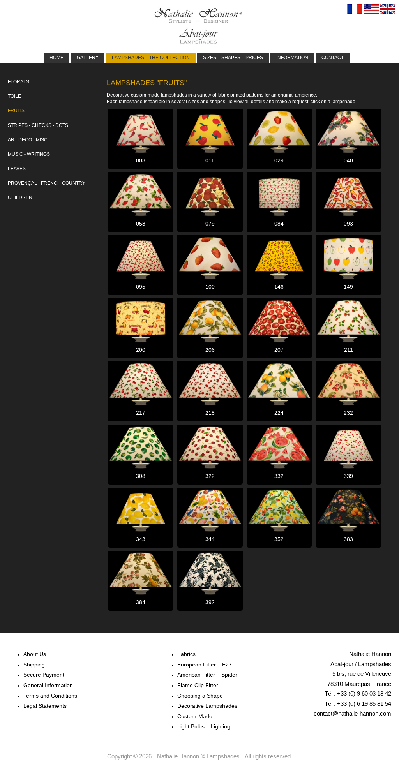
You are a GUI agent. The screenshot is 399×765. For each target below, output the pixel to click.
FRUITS (16, 110)
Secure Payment (43, 675)
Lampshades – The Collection (151, 57)
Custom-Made (194, 716)
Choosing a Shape (200, 696)
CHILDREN (20, 197)
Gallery (88, 57)
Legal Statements (45, 706)
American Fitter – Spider (207, 675)
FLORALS (18, 82)
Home (56, 57)
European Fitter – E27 (204, 664)
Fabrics (186, 654)
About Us (34, 654)
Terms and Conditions (50, 696)
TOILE (14, 96)
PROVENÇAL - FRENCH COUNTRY (46, 183)
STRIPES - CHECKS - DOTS (38, 125)
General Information (48, 685)
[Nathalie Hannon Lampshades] (198, 26)
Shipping (34, 664)
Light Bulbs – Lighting (203, 726)
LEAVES (17, 168)
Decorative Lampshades (207, 706)
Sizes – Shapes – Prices (233, 57)
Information (292, 57)
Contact (332, 57)
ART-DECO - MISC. (28, 140)
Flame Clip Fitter (197, 685)
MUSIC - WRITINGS (29, 154)
